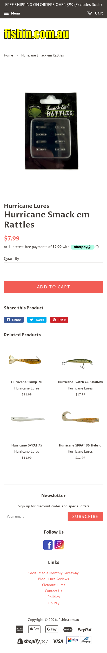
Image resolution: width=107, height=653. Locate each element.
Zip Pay (53, 603)
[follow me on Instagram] (59, 548)
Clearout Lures (53, 585)
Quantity (11, 258)
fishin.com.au (68, 619)
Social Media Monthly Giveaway (53, 573)
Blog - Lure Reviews (53, 579)
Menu (15, 13)
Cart (98, 13)
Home (8, 55)
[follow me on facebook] (48, 548)
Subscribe (85, 517)
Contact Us (53, 590)
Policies (54, 596)
